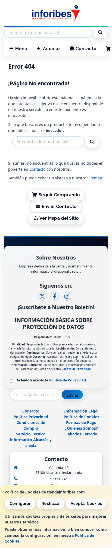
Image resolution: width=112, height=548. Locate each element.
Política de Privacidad (76, 369)
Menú (20, 48)
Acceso (51, 48)
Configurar (20, 503)
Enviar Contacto (59, 206)
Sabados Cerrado (81, 433)
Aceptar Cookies (86, 503)
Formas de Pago (81, 422)
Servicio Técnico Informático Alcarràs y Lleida (31, 439)
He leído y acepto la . (51, 380)
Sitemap (94, 177)
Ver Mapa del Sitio (59, 218)
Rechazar (51, 503)
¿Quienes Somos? (81, 428)
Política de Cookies (81, 416)
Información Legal (81, 411)
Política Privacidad (31, 416)
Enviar (72, 395)
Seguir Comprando (59, 194)
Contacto (85, 48)
